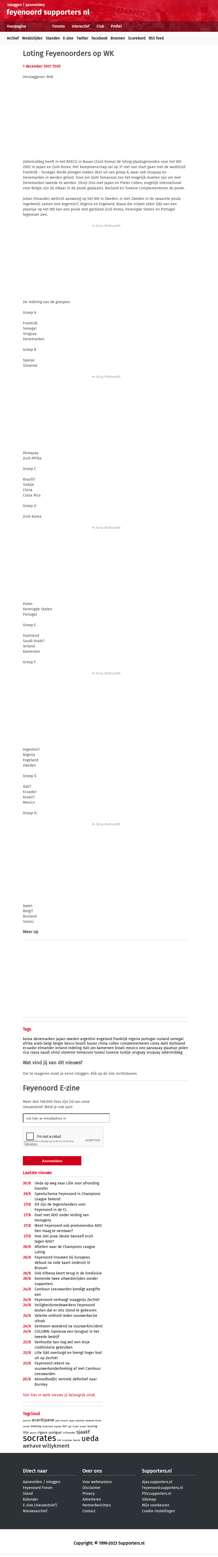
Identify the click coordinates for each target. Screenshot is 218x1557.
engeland (104, 1039)
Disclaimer (91, 1488)
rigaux (42, 1432)
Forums (58, 26)
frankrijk (120, 1039)
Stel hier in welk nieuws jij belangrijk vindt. (59, 1395)
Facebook (99, 38)
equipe (57, 1426)
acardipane (43, 1419)
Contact (88, 1511)
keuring (92, 1426)
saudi (45, 1052)
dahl (164, 1043)
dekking (36, 1426)
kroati (120, 1048)
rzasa (34, 1052)
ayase (71, 1421)
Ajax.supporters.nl (157, 1482)
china (103, 1043)
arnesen (64, 1421)
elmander (46, 1048)
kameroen (105, 1048)
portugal (148, 1039)
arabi (38, 1043)
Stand (28, 1493)
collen (114, 1043)
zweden (72, 1039)
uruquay (153, 1052)
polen (183, 1048)
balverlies (80, 1421)
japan (60, 1039)
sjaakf (83, 1432)
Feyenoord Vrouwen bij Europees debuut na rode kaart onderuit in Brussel (62, 1262)
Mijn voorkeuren (155, 1505)
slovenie (68, 1052)
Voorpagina (16, 26)
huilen (76, 1426)
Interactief (81, 26)
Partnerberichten (96, 1505)
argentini (87, 1039)
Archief (13, 38)
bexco (69, 1043)
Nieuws (39, 26)
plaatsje (170, 1048)
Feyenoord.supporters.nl (162, 1488)
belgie (58, 1043)
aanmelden (35, 5)
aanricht (27, 1421)
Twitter (82, 38)
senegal (176, 1039)
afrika (28, 1043)
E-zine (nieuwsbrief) (40, 1505)
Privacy (88, 1493)
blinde (98, 1421)
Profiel (116, 26)
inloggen (14, 5)
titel (59, 1440)
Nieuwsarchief (35, 1511)
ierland (61, 1048)
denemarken (44, 1039)
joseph (83, 1426)
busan (92, 1043)
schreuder (69, 1432)
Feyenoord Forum (37, 1488)
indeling (75, 1048)
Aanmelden (32, 1482)
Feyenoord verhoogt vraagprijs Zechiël (67, 1300)
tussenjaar (67, 1440)
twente (76, 1440)
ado (57, 1420)
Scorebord (136, 38)
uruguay (138, 1052)
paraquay (154, 1048)
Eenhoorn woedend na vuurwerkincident (69, 1326)
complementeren (134, 1043)
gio (70, 1426)
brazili (81, 1043)
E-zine (68, 38)
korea (27, 1039)
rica (26, 1052)
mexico (132, 1048)
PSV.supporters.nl (156, 1493)
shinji (55, 1052)
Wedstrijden (32, 38)
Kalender (30, 1499)
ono (142, 1048)
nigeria (134, 1039)
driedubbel (47, 1426)
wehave (32, 1446)
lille (26, 1432)
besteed (90, 1420)
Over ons (92, 1471)
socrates (39, 1438)
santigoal (55, 1432)
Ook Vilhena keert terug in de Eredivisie (68, 1273)
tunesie (112, 1052)
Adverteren (91, 1499)
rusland (162, 1039)
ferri (65, 1426)
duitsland (177, 1043)
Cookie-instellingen (158, 1511)
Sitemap (149, 1499)
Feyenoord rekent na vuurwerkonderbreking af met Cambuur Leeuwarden (68, 1368)
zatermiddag (171, 1052)
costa (155, 1043)
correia (26, 1426)
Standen (53, 38)
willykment (56, 1445)
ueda (90, 1438)
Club (100, 26)
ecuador (30, 1048)
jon (93, 1048)
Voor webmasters (97, 1482)
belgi (48, 1043)
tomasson (85, 1052)
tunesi (99, 1052)
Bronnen (118, 38)
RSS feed (156, 38)
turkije (125, 1052)
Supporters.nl (157, 1471)
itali (86, 1048)
